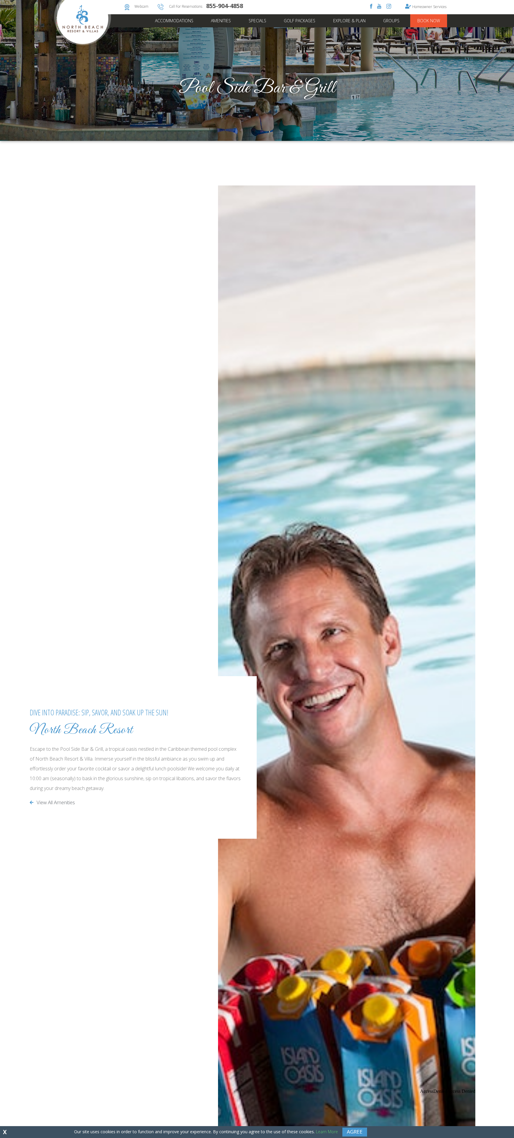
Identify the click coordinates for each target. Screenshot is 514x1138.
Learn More (327, 1131)
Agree (355, 1131)
